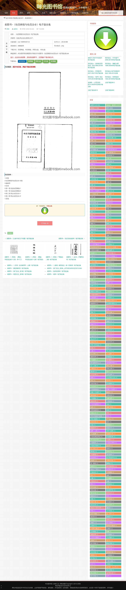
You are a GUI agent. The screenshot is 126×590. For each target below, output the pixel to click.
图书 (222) (109, 108)
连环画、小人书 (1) (112, 567)
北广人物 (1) (94, 366)
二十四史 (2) (94, 194)
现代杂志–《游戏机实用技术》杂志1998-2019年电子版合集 (95, 65)
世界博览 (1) (94, 318)
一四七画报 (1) (110, 561)
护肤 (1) (108, 487)
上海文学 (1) (94, 327)
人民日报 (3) (94, 179)
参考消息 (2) (94, 182)
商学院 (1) (93, 451)
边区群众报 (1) (110, 573)
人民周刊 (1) (110, 292)
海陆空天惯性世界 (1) (97, 508)
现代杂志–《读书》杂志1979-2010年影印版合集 (95, 78)
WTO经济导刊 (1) (95, 440)
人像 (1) (92, 259)
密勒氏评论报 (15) (112, 132)
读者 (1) (108, 309)
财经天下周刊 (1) (95, 469)
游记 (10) (93, 143)
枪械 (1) (108, 531)
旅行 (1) (108, 238)
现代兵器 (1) (94, 493)
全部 (6, 13)
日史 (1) (92, 226)
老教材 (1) (93, 540)
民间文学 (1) (110, 286)
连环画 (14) (94, 135)
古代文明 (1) (94, 374)
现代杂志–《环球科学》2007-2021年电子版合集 (95, 72)
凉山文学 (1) (94, 339)
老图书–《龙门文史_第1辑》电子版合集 (19, 271)
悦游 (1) (108, 404)
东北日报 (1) (94, 552)
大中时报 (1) (110, 511)
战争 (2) (108, 179)
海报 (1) (92, 232)
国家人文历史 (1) (111, 259)
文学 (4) (108, 170)
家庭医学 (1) (94, 428)
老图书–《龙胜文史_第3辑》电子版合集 (19, 274)
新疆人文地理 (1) (95, 392)
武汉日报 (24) (110, 123)
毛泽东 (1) (109, 232)
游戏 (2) (108, 206)
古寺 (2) (92, 200)
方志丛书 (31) (94, 117)
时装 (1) (108, 209)
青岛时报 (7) (110, 155)
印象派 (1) (93, 220)
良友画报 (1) (110, 277)
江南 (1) (92, 351)
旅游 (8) (92, 146)
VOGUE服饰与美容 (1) (97, 416)
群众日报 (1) (94, 573)
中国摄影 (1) (94, 360)
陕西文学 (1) (110, 327)
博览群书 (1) (110, 318)
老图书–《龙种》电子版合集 (55, 274)
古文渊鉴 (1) (94, 274)
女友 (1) (108, 410)
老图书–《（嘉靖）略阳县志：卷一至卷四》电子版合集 (64, 265)
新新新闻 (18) (94, 129)
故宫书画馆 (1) (95, 514)
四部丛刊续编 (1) (111, 256)
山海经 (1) (93, 525)
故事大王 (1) (94, 286)
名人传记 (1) (94, 448)
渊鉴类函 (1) (94, 229)
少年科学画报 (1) (95, 537)
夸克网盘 (53, 61)
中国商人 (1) (110, 440)
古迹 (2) (108, 182)
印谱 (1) (108, 212)
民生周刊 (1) (94, 354)
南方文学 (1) (110, 333)
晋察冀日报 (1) (110, 552)
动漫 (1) (108, 481)
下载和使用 (74, 13)
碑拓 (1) (92, 215)
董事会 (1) (109, 463)
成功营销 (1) (110, 454)
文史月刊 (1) (110, 386)
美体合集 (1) (94, 490)
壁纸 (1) (92, 484)
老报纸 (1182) (94, 108)
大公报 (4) (93, 170)
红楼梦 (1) (109, 528)
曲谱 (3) (92, 176)
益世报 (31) (94, 120)
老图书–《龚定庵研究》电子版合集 (18, 268)
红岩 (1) (92, 348)
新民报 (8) (93, 152)
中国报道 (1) (110, 294)
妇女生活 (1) (94, 422)
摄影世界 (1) (94, 357)
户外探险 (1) (94, 398)
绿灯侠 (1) (93, 517)
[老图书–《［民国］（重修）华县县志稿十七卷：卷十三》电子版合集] (14, 249)
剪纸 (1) (92, 241)
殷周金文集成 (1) (111, 525)
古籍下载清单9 (109, 90)
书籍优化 (63, 13)
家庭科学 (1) (110, 428)
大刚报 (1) (109, 564)
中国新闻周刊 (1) (95, 294)
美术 (21, 13)
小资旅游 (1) (110, 401)
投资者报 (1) (94, 457)
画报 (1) (92, 223)
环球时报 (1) (94, 283)
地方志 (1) (109, 540)
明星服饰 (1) (110, 484)
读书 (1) (108, 576)
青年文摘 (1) (110, 312)
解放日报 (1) (110, 543)
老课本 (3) (109, 176)
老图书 (10, 233)
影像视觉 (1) (110, 357)
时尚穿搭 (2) (94, 203)
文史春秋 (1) (110, 383)
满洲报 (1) (93, 555)
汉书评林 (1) (110, 271)
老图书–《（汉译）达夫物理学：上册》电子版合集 (22, 265)
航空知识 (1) (110, 493)
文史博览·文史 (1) (111, 377)
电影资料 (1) (110, 280)
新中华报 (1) (94, 543)
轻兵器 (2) (109, 203)
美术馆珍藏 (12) (111, 138)
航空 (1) (108, 422)
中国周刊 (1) (110, 297)
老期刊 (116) (110, 111)
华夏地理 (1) (110, 398)
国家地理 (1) (110, 250)
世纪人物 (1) (110, 366)
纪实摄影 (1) (110, 478)
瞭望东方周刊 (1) (95, 292)
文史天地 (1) (94, 383)
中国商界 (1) (94, 443)
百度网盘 (30, 61)
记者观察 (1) (94, 297)
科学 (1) (92, 309)
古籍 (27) (93, 123)
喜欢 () (45, 223)
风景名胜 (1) (110, 395)
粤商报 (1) (93, 546)
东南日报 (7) (94, 158)
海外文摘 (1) (94, 315)
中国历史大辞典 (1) (112, 247)
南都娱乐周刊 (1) (111, 300)
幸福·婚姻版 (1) (95, 419)
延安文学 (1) (110, 324)
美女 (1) (92, 475)
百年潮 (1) (109, 380)
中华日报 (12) (110, 141)
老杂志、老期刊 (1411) (113, 105)
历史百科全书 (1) (95, 247)
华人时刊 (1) (110, 351)
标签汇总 (56, 584)
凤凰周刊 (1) (94, 306)
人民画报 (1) (110, 472)
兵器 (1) (92, 425)
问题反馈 (85, 13)
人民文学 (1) (110, 330)
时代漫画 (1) (94, 277)
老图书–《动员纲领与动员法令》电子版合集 (28, 24)
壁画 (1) (92, 218)
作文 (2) (108, 185)
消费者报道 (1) (110, 460)
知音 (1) (92, 407)
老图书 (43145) (95, 105)
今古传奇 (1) (94, 289)
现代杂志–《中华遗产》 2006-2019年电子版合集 (112, 59)
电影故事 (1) (94, 534)
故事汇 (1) (109, 283)
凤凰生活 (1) (94, 413)
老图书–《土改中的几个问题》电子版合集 (20, 238)
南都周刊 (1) (94, 303)
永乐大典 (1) (110, 226)
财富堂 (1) (93, 466)
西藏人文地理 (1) (111, 389)
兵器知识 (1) (94, 481)
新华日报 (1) (94, 271)
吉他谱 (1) (93, 253)
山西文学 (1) (94, 330)
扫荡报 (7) (93, 155)
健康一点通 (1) (95, 431)
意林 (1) (92, 312)
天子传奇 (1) (110, 505)
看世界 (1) (93, 371)
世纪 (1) (92, 380)
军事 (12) (93, 141)
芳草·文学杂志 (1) (95, 345)
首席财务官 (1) (110, 469)
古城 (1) (92, 256)
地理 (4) (108, 164)
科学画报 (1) (110, 534)
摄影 (28, 13)
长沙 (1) (92, 564)
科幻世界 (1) (94, 561)
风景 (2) (92, 185)
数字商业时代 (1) (111, 457)
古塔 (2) (92, 197)
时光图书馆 (48, 584)
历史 (13, 13)
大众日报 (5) (110, 161)
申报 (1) (92, 511)
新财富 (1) (93, 460)
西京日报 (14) (110, 135)
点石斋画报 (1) (110, 274)
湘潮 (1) (92, 377)
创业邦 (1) (109, 445)
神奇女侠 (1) (110, 520)
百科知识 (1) (110, 306)
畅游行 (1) (109, 392)
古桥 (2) (108, 197)
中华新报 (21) (94, 126)
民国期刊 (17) (110, 129)
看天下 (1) (109, 371)
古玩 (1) (92, 238)
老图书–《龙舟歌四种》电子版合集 (58, 271)
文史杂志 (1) (94, 386)
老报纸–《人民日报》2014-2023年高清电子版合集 (95, 84)
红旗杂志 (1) (94, 472)
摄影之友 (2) (110, 191)
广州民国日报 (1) (111, 265)
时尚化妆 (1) (94, 487)
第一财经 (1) (94, 463)
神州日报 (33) (110, 114)
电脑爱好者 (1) (110, 434)
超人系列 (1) (110, 514)
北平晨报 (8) (94, 149)
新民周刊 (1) (110, 289)
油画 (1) (108, 220)
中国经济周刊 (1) (111, 443)
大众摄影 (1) (110, 354)
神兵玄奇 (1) (94, 505)
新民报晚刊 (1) (110, 522)
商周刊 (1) (109, 448)
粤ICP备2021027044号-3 (63, 586)
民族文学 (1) (94, 336)
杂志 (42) (93, 114)
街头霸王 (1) (110, 502)
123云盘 (45, 61)
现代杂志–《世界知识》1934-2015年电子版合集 (112, 78)
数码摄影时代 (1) (95, 363)
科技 (36, 13)
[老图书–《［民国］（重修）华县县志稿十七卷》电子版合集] (34, 249)
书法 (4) (92, 167)
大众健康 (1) (94, 434)
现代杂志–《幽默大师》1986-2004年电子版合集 (112, 64)
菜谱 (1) (108, 218)
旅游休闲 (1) (94, 401)
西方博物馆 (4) (110, 167)
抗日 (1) (92, 268)
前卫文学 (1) (94, 333)
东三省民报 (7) (110, 152)
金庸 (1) (108, 229)
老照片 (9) (109, 143)
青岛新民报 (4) (95, 173)
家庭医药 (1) (110, 425)
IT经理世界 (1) (110, 437)
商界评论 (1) (110, 451)
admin (16, 29)
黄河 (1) (108, 348)
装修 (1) (92, 280)
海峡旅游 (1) (94, 395)
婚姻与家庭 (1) (110, 407)
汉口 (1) (92, 567)
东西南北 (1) (94, 321)
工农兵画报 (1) (95, 262)
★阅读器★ (21, 61)
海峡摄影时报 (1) (111, 363)
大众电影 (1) (110, 537)
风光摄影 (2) (110, 194)
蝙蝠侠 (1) (109, 508)
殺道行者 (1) (94, 502)
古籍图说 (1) (110, 268)
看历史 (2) (109, 200)
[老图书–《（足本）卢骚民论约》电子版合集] (76, 249)
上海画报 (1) (110, 555)
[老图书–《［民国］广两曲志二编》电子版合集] (55, 249)
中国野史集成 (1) (95, 528)
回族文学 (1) (94, 342)
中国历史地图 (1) (95, 250)
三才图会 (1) (110, 244)
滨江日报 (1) (110, 570)
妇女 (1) (108, 416)
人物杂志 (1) (94, 369)
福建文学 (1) (110, 321)
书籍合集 (49, 206)
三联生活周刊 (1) (95, 300)
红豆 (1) (108, 345)
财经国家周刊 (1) (111, 466)
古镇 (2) (92, 188)
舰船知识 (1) (94, 496)
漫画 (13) (93, 138)
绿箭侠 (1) (109, 517)
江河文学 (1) (110, 339)
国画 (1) (108, 235)
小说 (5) (108, 158)
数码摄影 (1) (110, 360)
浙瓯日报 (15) (94, 132)
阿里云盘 (38, 61)
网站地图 (63, 584)
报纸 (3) (108, 173)
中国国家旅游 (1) (95, 389)
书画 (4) (92, 164)
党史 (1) (108, 496)
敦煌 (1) (108, 223)
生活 (43, 13)
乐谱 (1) (92, 549)
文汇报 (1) (93, 558)
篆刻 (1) (92, 212)
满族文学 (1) (110, 336)
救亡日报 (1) (94, 576)
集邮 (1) (108, 475)
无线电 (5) (93, 161)
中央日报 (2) (94, 206)
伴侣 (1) (108, 413)
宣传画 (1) (109, 241)
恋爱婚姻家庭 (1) (95, 410)
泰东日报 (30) (110, 120)
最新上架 (53, 13)
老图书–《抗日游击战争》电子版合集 (71, 238)
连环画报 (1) (94, 265)
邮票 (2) (108, 188)
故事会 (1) (109, 558)
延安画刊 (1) (110, 262)
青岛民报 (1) (94, 570)
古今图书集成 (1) (95, 244)
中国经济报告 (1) (95, 445)
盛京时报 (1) (110, 549)
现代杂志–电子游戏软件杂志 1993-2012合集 (112, 72)
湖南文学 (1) (94, 324)
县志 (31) (109, 117)
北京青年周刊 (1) (111, 303)
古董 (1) (92, 478)
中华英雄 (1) (110, 499)
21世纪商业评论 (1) (96, 437)
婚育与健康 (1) (110, 431)
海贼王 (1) (93, 522)
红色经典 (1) (94, 209)
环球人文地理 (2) (95, 191)
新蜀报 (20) (109, 126)
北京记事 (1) (110, 374)
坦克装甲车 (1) (110, 490)
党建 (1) (92, 499)
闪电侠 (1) (93, 520)
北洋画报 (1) (94, 531)
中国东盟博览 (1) (95, 404)
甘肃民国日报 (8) (111, 149)
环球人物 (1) (110, 369)
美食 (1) (108, 215)
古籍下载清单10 (93, 90)
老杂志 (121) (94, 111)
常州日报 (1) (110, 546)
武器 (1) (92, 235)
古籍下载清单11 (110, 82)
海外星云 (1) (110, 315)
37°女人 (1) (109, 419)
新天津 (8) (109, 146)
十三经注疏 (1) (110, 253)
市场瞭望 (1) (94, 454)
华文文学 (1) (110, 342)
